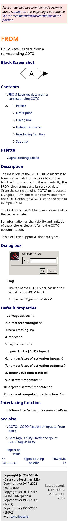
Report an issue (13, 452)
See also (22, 141)
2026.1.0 (20, 12)
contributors (19, 516)
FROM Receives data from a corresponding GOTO (28, 96)
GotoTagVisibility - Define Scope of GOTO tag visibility (33, 440)
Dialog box (23, 120)
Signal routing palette (23, 158)
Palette (21, 106)
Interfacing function (30, 134)
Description (24, 113)
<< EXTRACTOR (10, 461)
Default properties (29, 127)
